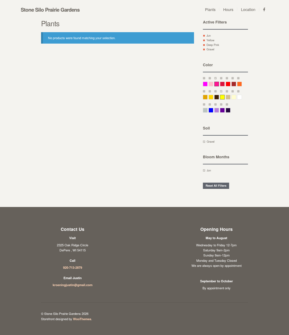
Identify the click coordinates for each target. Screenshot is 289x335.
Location (248, 9)
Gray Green (207, 110)
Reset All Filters (216, 185)
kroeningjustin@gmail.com (72, 285)
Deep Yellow (207, 97)
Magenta (207, 84)
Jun (208, 35)
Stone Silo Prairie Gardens (50, 9)
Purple (224, 110)
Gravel (210, 49)
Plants (210, 9)
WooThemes (82, 319)
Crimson (224, 84)
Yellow (210, 40)
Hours (228, 9)
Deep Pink (212, 45)
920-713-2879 (72, 267)
